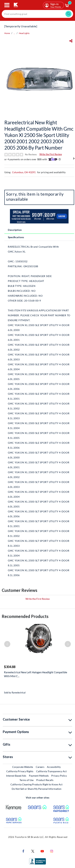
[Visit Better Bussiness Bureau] (37, 860)
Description (15, 229)
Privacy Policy (59, 775)
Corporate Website (22, 766)
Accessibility (54, 766)
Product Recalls (45, 779)
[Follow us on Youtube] (42, 850)
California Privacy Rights (19, 771)
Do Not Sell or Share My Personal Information (36, 788)
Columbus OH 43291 (24, 172)
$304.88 (9, 667)
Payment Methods (39, 775)
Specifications (16, 237)
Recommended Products (25, 616)
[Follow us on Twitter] (32, 850)
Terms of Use (26, 780)
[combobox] (37, 14)
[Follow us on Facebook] (23, 850)
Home (7, 33)
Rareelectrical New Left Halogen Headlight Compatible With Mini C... (35, 674)
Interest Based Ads (16, 775)
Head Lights (24, 33)
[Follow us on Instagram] (51, 850)
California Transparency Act (51, 771)
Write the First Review (50, 154)
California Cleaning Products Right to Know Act (36, 784)
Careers (40, 766)
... (14, 33)
